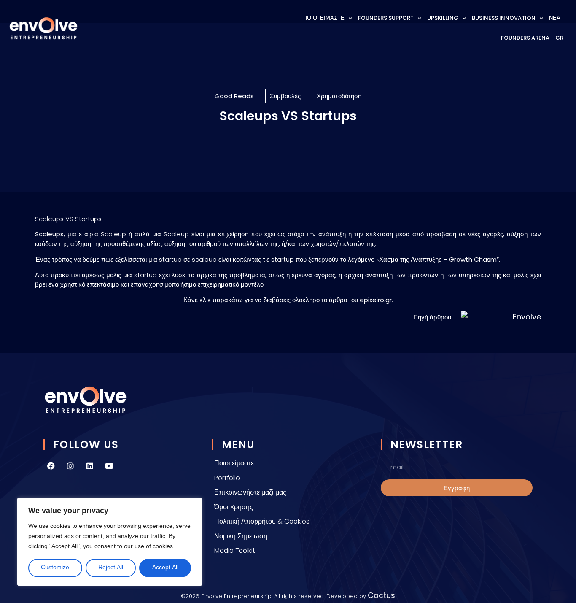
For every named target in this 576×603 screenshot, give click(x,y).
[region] (109, 542)
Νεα (554, 18)
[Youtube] (109, 465)
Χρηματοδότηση (339, 96)
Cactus (381, 595)
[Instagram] (70, 465)
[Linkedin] (89, 465)
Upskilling (442, 18)
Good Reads (234, 96)
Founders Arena (525, 38)
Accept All (165, 568)
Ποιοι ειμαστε (324, 18)
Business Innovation (504, 18)
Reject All (110, 568)
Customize (55, 568)
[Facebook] (51, 465)
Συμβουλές (285, 96)
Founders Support (386, 18)
